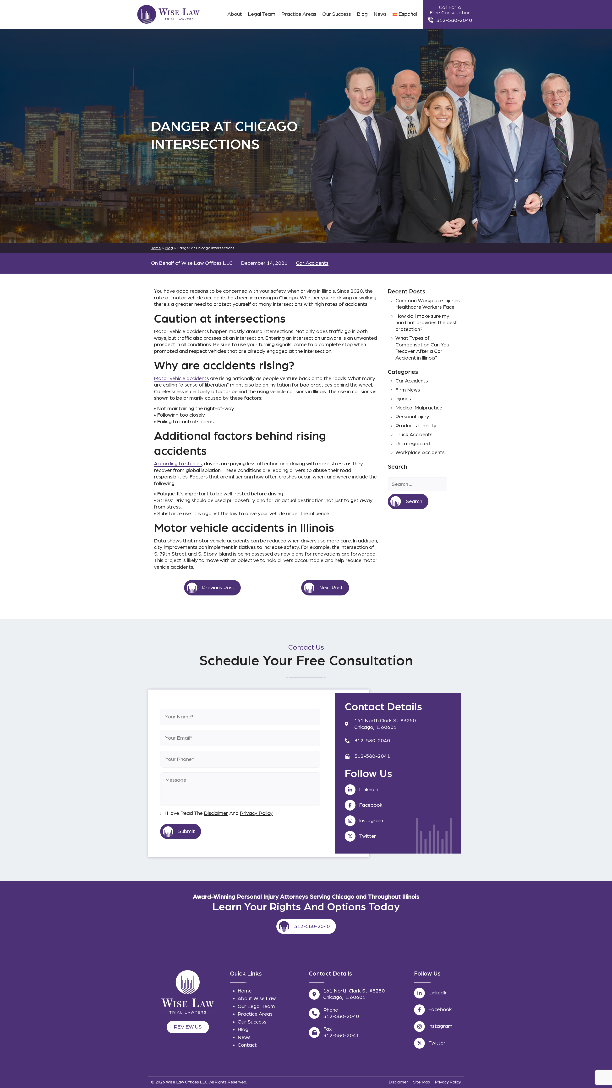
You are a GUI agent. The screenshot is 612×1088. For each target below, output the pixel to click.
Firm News (407, 390)
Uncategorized (412, 443)
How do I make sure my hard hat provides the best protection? (426, 322)
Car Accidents (312, 263)
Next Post (331, 587)
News (244, 1037)
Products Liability (416, 425)
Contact (247, 1045)
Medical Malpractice (418, 407)
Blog (169, 248)
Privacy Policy (256, 813)
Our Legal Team (256, 1006)
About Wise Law (257, 998)
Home (245, 990)
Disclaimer (216, 813)
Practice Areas (255, 1014)
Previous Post (218, 587)
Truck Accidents (413, 434)
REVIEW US (188, 1027)
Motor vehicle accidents (181, 378)
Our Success (252, 1021)
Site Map (421, 1082)
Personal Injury (412, 416)
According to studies (178, 463)
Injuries (403, 398)
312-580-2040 (454, 20)
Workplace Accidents (420, 452)
